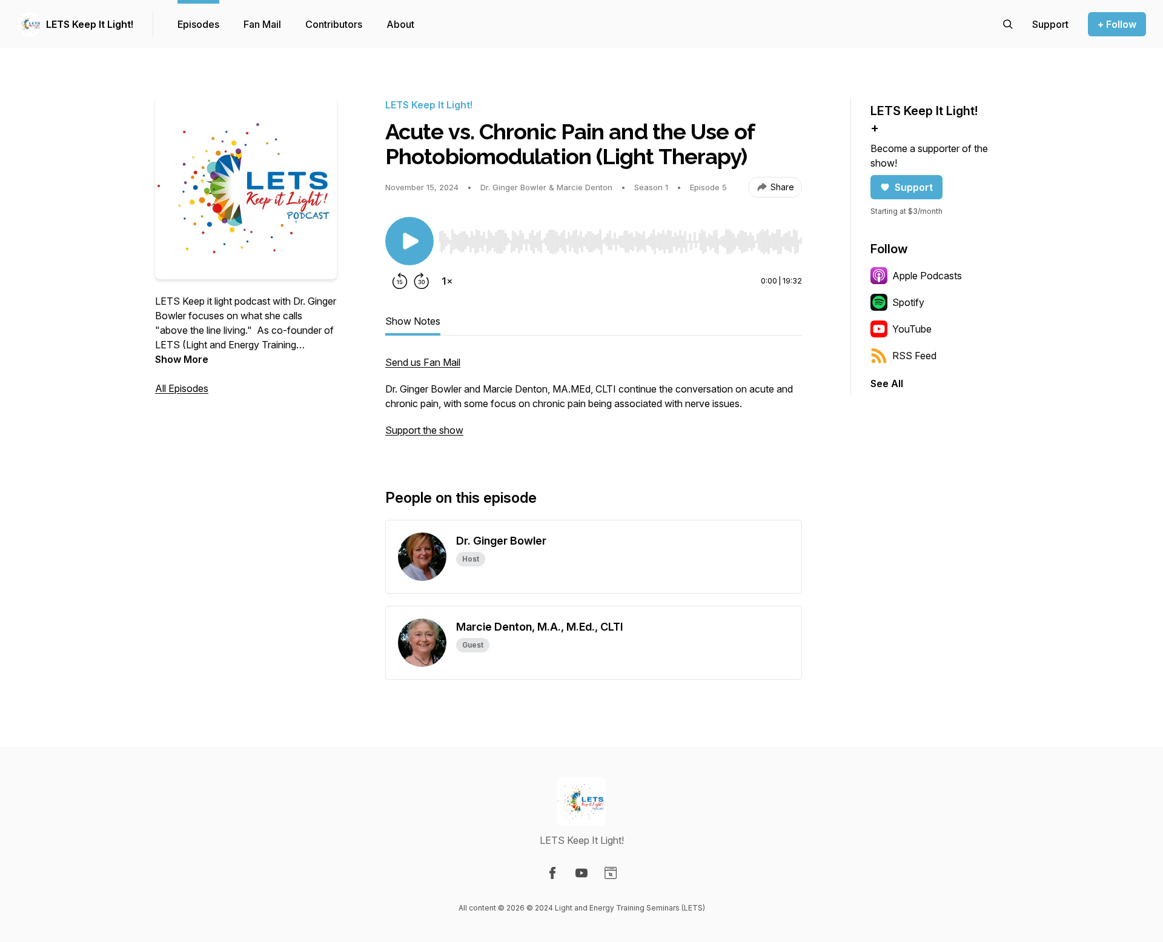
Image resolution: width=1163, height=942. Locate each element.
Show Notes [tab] (412, 321)
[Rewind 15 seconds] (399, 281)
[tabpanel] (593, 402)
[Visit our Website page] (611, 873)
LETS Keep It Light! (89, 24)
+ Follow (1117, 24)
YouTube (912, 329)
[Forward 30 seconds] (421, 281)
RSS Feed (914, 356)
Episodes (198, 24)
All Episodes (181, 388)
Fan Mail (262, 24)
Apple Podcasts (927, 276)
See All (886, 383)
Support (914, 187)
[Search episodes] (1008, 24)
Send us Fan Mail (422, 362)
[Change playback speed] (447, 281)
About (400, 24)
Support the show (424, 430)
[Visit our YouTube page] (581, 873)
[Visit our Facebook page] (552, 873)
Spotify (908, 302)
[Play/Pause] (409, 241)
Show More (181, 359)
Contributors (333, 24)
